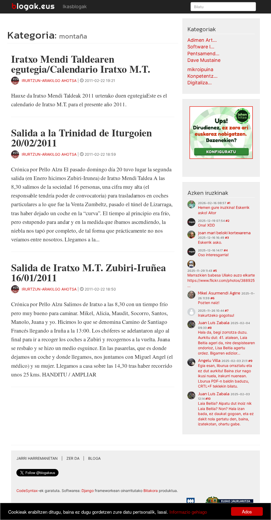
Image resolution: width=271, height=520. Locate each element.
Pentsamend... (203, 53)
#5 (215, 270)
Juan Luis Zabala (213, 322)
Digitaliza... (199, 82)
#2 (227, 220)
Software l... (200, 46)
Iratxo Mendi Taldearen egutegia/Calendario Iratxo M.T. (80, 64)
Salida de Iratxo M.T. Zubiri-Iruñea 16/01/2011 (88, 272)
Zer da (72, 458)
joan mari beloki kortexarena (224, 232)
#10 (208, 398)
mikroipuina (200, 69)
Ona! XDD (206, 225)
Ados (247, 511)
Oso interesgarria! (213, 254)
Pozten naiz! (208, 302)
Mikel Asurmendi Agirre (219, 293)
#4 (226, 250)
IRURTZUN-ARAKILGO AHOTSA (49, 80)
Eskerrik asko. (210, 242)
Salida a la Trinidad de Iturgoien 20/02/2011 (81, 137)
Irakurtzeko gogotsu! (216, 315)
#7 (227, 310)
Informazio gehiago (188, 511)
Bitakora (150, 490)
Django (88, 490)
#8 (209, 327)
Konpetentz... (202, 76)
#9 (250, 360)
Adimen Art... (202, 40)
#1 (228, 203)
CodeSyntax (27, 490)
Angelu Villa (209, 360)
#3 (227, 237)
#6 (212, 298)
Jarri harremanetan (37, 458)
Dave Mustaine (203, 60)
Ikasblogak (75, 6)
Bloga (94, 458)
